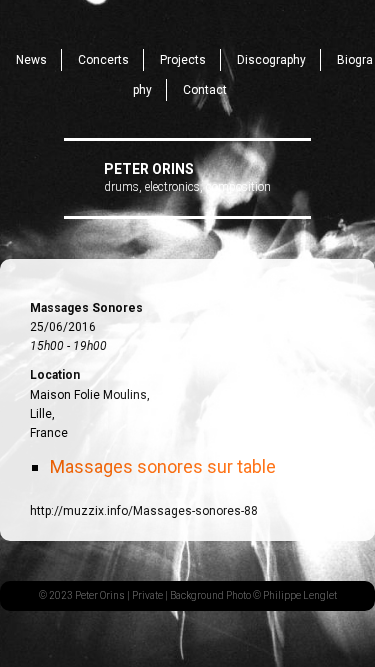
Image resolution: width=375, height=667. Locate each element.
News (31, 60)
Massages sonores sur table (163, 466)
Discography (271, 60)
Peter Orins (149, 169)
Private (147, 595)
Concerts (103, 60)
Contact (205, 90)
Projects (183, 60)
